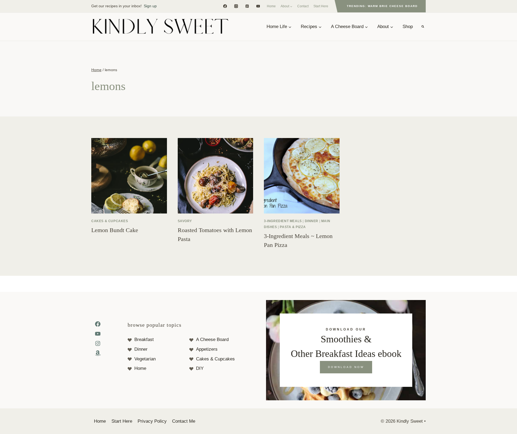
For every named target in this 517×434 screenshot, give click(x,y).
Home (271, 6)
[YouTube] (258, 6)
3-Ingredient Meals (283, 221)
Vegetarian (145, 358)
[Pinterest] (247, 6)
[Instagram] (236, 6)
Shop (408, 26)
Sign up (150, 6)
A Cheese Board (212, 339)
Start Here (320, 6)
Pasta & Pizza (293, 227)
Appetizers (207, 349)
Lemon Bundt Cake (114, 230)
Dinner (312, 221)
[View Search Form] (422, 26)
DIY (200, 368)
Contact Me (183, 421)
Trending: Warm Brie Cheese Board (382, 6)
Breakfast (144, 339)
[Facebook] (225, 6)
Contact (303, 6)
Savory (185, 221)
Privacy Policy (152, 421)
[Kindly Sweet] (160, 27)
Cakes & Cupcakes (109, 221)
